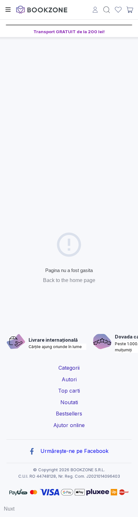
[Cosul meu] (130, 10)
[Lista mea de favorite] (118, 10)
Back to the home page (69, 280)
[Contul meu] (95, 10)
